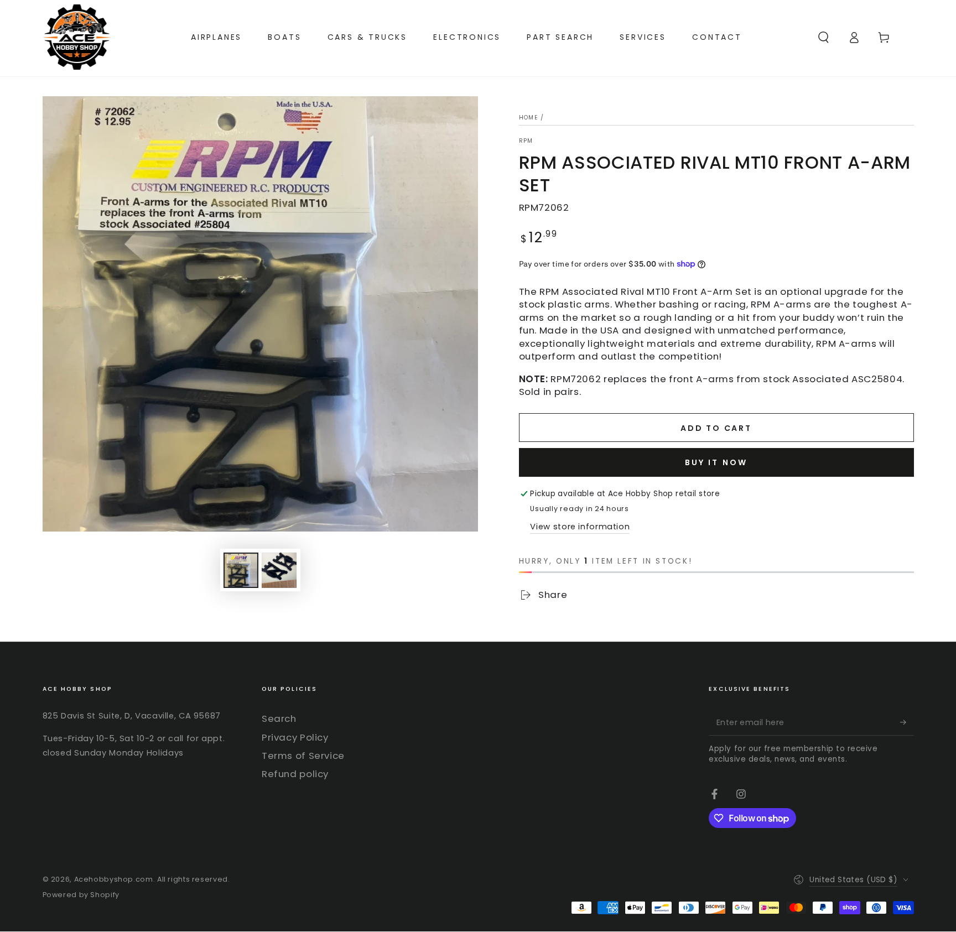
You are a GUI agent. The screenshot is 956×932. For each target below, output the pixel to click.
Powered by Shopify (81, 894)
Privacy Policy (295, 737)
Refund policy (295, 773)
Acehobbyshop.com (113, 879)
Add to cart (716, 428)
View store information (580, 526)
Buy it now (716, 462)
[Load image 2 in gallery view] (279, 570)
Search (279, 718)
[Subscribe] (906, 722)
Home (528, 117)
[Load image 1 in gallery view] (241, 570)
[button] (823, 37)
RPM (526, 141)
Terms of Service (303, 755)
